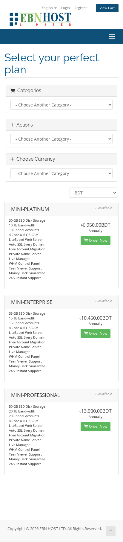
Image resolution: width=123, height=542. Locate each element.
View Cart (107, 8)
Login (65, 7)
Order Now (97, 240)
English (48, 7)
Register (80, 7)
